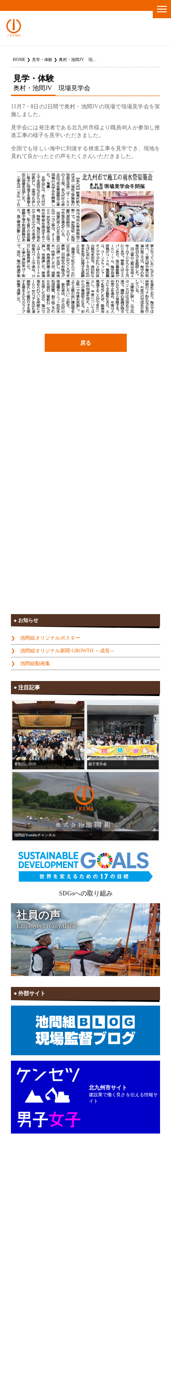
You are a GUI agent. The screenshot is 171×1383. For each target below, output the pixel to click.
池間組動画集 (35, 663)
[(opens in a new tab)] (85, 806)
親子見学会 (97, 764)
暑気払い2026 (25, 764)
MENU (162, 9)
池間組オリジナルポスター (50, 638)
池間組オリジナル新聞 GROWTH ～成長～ (67, 650)
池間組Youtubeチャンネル (35, 835)
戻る (85, 343)
